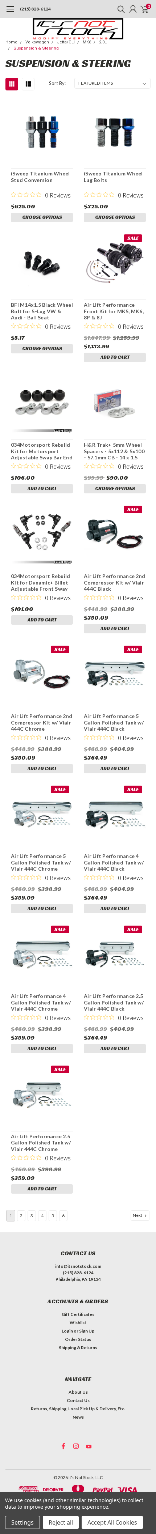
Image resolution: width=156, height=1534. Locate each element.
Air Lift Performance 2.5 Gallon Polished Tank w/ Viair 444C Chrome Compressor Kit (41, 1142)
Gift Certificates (78, 1314)
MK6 (87, 42)
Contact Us (78, 1400)
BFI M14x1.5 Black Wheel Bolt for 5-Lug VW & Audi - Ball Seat (42, 311)
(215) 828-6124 (35, 9)
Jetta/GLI (66, 42)
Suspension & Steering (36, 48)
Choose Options (42, 217)
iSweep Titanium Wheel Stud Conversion (40, 176)
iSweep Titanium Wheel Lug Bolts (113, 176)
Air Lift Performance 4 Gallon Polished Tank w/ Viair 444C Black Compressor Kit (114, 862)
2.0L (103, 42)
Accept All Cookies (112, 1522)
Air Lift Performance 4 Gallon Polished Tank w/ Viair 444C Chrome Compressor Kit (41, 1002)
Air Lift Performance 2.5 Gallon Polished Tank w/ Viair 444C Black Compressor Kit (114, 1002)
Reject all (61, 1522)
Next (138, 1215)
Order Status (78, 1339)
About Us (78, 1392)
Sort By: (57, 83)
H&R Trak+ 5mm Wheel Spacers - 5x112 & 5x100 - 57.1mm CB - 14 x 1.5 (114, 451)
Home (11, 42)
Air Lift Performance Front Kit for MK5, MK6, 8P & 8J (114, 311)
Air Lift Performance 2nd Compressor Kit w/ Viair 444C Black (114, 582)
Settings (22, 1522)
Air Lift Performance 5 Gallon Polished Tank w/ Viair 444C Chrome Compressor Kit (41, 862)
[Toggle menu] (10, 13)
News (78, 1417)
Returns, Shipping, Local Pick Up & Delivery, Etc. (78, 1408)
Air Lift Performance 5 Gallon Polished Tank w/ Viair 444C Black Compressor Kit (114, 722)
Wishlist (78, 1322)
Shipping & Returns (78, 1347)
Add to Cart (115, 357)
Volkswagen (37, 42)
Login (67, 1331)
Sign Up (86, 1331)
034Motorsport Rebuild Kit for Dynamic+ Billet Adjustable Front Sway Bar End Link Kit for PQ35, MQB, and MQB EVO (40, 582)
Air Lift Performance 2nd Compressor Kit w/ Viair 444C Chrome (41, 722)
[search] (119, 9)
